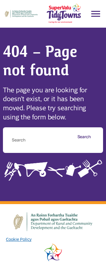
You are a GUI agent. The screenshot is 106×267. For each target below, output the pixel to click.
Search (84, 136)
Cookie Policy (19, 239)
